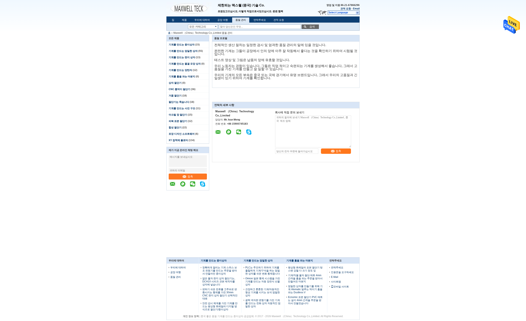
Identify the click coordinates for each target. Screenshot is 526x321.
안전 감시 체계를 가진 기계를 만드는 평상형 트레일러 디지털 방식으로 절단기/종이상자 (220, 306)
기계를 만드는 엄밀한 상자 (183, 51)
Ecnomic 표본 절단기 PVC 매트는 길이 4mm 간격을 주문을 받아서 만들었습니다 (305, 300)
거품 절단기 (175, 95)
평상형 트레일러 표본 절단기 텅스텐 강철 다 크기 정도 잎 (305, 269)
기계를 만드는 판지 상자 (182, 57)
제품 (184, 20)
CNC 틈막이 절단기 (179, 89)
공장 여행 (222, 20)
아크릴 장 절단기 (178, 114)
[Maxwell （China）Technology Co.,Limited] (192, 8)
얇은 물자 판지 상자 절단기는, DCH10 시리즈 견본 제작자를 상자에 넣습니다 (218, 281)
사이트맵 (336, 281)
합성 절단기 (175, 127)
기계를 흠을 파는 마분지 (182, 76)
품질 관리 (240, 20)
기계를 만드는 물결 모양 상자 (185, 63)
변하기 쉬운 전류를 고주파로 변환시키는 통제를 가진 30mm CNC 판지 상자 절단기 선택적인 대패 (220, 294)
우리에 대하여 (202, 20)
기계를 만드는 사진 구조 (182, 108)
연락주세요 (260, 20)
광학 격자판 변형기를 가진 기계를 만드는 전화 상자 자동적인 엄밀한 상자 (262, 303)
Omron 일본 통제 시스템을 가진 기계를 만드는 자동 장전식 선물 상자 (262, 281)
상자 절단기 (175, 82)
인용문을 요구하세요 (342, 272)
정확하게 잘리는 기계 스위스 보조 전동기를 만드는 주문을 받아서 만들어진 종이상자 (219, 270)
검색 (312, 26)
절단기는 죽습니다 (179, 102)
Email (356, 8)
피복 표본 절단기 (178, 121)
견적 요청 (345, 8)
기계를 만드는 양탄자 (180, 70)
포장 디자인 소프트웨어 (182, 133)
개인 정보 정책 (191, 316)
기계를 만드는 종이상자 (182, 44)
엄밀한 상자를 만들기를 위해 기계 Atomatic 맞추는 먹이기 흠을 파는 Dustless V (305, 289)
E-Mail (334, 277)
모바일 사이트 (341, 286)
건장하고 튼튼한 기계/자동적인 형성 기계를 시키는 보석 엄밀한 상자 (262, 292)
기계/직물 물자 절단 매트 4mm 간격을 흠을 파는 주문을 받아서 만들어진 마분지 (305, 278)
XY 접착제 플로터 (178, 140)
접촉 (190, 176)
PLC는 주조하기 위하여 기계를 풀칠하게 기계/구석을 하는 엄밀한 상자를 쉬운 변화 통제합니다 (262, 270)
